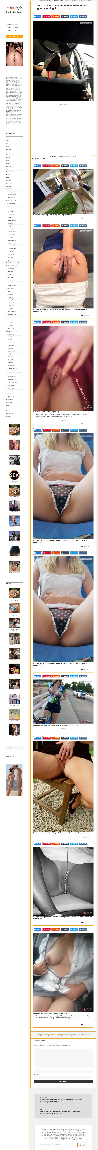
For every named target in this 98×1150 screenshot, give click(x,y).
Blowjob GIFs (10, 214)
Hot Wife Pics (11, 300)
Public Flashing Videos (12, 24)
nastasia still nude (14, 526)
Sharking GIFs (11, 254)
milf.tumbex (14, 690)
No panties (9, 183)
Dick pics (9, 291)
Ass (7, 143)
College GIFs (10, 223)
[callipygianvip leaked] (14, 566)
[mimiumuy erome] (14, 669)
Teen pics (10, 325)
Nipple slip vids (11, 376)
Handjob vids (10, 362)
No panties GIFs (11, 243)
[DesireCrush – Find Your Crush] (14, 53)
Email (36, 1075)
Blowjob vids (10, 345)
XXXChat (76, 0)
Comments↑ (86, 219)
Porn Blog (8, 186)
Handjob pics (10, 297)
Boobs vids (10, 348)
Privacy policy (73, 1139)
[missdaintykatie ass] (14, 638)
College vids (10, 354)
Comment (38, 1048)
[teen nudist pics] (14, 445)
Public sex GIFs (11, 248)
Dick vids (9, 356)
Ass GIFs (9, 209)
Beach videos (11, 342)
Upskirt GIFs (10, 260)
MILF (7, 177)
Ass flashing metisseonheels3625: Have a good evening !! (53, 1034)
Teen (7, 411)
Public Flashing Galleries (12, 189)
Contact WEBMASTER (51, 1139)
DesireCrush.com (87, 0)
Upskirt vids (10, 396)
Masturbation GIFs (12, 231)
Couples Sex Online (72, 156)
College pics (10, 288)
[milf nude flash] (14, 714)
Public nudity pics (12, 317)
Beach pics (10, 277)
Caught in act (9, 154)
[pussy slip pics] (14, 536)
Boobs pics (10, 283)
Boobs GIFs (10, 217)
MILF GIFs (10, 237)
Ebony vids (10, 359)
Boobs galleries (11, 194)
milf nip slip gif (14, 735)
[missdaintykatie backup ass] (14, 608)
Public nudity (9, 399)
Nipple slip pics (11, 311)
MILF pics (10, 308)
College (8, 157)
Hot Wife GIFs (11, 229)
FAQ (80, 1139)
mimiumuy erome (15, 674)
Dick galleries (11, 197)
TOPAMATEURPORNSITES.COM (61, 0)
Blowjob (8, 149)
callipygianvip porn (14, 496)
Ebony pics (10, 294)
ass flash (56, 1036)
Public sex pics (11, 320)
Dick (7, 160)
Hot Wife (8, 169)
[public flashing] (14, 429)
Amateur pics (10, 268)
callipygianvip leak (14, 557)
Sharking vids (11, 391)
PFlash (85, 1034)
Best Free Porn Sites (11, 756)
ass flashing (62, 1036)
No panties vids (11, 379)
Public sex (9, 402)
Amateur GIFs (11, 203)
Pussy (8, 405)
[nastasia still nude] (14, 520)
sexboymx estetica (14, 466)
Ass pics (9, 274)
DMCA (66, 1139)
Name (36, 1069)
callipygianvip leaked (14, 572)
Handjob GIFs (11, 226)
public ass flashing (71, 1036)
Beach (8, 146)
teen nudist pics (14, 450)
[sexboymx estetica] (14, 460)
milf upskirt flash (14, 705)
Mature (8, 174)
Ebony (8, 163)
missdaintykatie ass (14, 644)
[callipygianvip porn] (14, 490)
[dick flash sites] (14, 505)
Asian (7, 140)
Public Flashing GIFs (11, 30)
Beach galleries (11, 191)
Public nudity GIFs (12, 245)
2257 (61, 1139)
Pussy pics (10, 322)
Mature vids (10, 371)
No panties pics (11, 314)
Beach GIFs (10, 211)
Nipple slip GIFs (11, 240)
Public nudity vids (12, 382)
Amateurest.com (54, 156)
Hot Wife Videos (11, 365)
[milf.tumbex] (14, 684)
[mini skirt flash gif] (14, 653)
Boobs (8, 152)
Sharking (8, 408)
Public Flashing (14, 12)
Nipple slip (9, 180)
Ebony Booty (62, 156)
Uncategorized (10, 413)
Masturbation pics (12, 302)
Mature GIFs (10, 234)
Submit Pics (15, 36)
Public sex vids (11, 385)
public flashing (14, 435)
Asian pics (10, 271)
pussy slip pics (14, 542)
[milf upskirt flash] (14, 699)
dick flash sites (14, 511)
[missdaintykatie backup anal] (14, 623)
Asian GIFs (10, 206)
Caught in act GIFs (12, 220)
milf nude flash (14, 720)
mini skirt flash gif (14, 659)
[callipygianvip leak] (14, 551)
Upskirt (8, 416)
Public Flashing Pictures (12, 265)
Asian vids (10, 337)
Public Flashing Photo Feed (13, 263)
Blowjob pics (10, 280)
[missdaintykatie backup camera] (14, 593)
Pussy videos (11, 388)
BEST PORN (49, 0)
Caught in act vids (12, 351)
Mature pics (10, 305)
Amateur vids (10, 334)
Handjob (8, 166)
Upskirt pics (10, 328)
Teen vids (10, 393)
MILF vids (10, 374)
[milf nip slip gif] (14, 729)
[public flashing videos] (14, 475)
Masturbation (9, 172)
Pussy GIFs (10, 251)
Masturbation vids (12, 368)
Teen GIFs (10, 257)
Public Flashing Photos (12, 27)
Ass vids (9, 339)
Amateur (8, 137)
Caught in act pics (12, 285)
